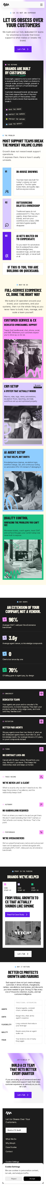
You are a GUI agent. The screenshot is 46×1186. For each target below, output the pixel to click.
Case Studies (11, 1147)
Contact (9, 1151)
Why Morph (10, 1143)
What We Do (11, 1139)
